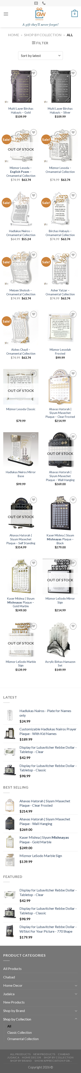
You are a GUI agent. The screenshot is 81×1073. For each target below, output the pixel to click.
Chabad (9, 977)
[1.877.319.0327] (44, 3)
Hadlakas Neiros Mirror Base (21, 474)
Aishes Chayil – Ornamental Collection (20, 351)
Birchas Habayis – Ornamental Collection (60, 233)
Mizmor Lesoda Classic (20, 409)
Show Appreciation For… (53, 1060)
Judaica (8, 994)
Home (13, 35)
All (9, 1026)
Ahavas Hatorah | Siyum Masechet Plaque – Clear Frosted (60, 412)
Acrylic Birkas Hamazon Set (60, 663)
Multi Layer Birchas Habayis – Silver (60, 110)
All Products (12, 968)
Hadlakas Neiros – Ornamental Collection (20, 233)
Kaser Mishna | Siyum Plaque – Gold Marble (21, 602)
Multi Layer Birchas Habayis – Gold (20, 110)
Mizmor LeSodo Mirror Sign (60, 600)
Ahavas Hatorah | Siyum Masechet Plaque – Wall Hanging (60, 475)
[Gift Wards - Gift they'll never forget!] (40, 14)
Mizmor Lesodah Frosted (60, 351)
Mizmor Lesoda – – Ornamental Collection (20, 171)
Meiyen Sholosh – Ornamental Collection (20, 292)
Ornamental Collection (23, 1039)
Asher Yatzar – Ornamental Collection (60, 292)
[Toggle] (76, 985)
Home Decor (12, 985)
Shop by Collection (43, 35)
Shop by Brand (14, 1010)
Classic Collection (19, 1032)
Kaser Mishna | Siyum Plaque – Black (60, 539)
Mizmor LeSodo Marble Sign (21, 663)
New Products (14, 1002)
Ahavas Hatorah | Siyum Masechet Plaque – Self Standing (20, 539)
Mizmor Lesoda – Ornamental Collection (60, 169)
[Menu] (6, 14)
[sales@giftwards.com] (36, 3)
